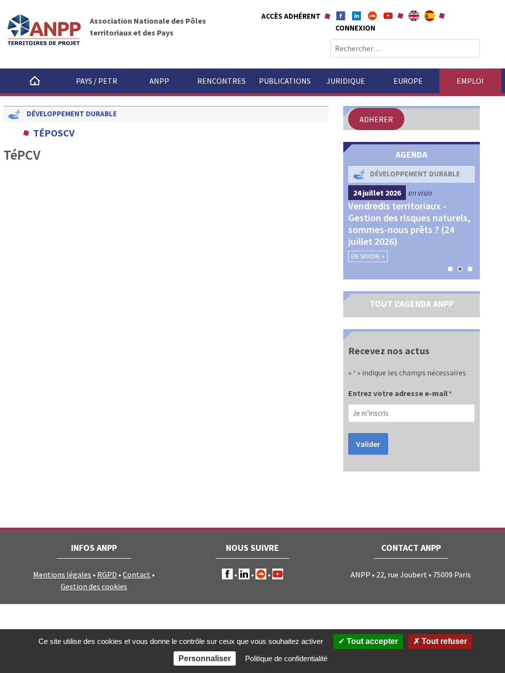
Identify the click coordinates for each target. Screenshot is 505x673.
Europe (408, 81)
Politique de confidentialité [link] (286, 658)
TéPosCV (53, 133)
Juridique (345, 81)
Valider (368, 444)
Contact (136, 574)
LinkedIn (244, 574)
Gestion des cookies (94, 586)
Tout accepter (371, 641)
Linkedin (356, 15)
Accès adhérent (291, 16)
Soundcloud (372, 15)
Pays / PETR (96, 81)
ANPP (159, 81)
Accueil (34, 80)
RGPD (107, 574)
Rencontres (221, 81)
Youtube (388, 15)
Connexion (355, 28)
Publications (285, 81)
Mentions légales (62, 574)
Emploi (470, 81)
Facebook (340, 15)
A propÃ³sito (429, 15)
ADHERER (376, 119)
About (413, 15)
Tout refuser (443, 641)
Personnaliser (205, 658)
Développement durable (72, 113)
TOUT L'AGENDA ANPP (411, 303)
